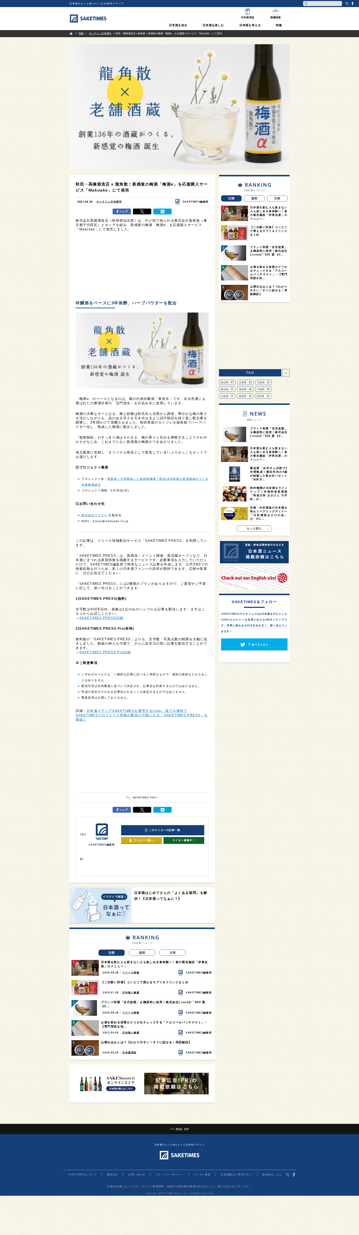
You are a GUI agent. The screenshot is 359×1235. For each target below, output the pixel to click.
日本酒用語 (129, 1052)
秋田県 (263, 396)
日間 (111, 952)
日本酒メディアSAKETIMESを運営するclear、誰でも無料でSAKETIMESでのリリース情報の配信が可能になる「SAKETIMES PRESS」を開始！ (142, 715)
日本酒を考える (250, 25)
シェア (123, 211)
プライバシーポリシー (169, 1174)
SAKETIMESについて (82, 1174)
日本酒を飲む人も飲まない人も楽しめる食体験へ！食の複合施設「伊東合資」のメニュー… (154, 964)
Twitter (346, 3)
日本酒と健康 (130, 992)
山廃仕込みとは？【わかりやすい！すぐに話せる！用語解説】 (146, 1042)
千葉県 (263, 389)
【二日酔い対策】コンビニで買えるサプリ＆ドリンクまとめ (144, 982)
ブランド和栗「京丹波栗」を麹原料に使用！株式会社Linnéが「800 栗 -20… (153, 1004)
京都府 (263, 382)
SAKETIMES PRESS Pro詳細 (105, 652)
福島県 (245, 396)
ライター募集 (202, 1174)
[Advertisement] (142, 267)
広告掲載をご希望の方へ (236, 1174)
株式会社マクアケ (94, 515)
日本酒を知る (178, 25)
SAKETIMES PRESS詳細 (101, 618)
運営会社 (112, 1174)
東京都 (227, 389)
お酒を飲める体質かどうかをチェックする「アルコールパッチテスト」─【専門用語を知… (154, 1024)
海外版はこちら (272, 1174)
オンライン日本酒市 (109, 201)
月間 (173, 952)
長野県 (245, 389)
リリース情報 (130, 972)
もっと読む (254, 528)
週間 (142, 952)
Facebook (352, 3)
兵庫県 (245, 382)
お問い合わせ (136, 1174)
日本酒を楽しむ (213, 25)
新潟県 (227, 382)
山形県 (227, 396)
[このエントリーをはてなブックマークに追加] (162, 211)
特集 (279, 25)
